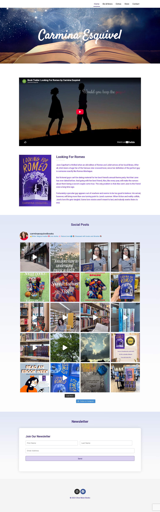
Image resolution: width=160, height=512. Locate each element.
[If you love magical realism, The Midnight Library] (34, 317)
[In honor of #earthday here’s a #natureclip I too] (65, 347)
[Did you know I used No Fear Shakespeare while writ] (95, 317)
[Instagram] (77, 491)
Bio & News (108, 4)
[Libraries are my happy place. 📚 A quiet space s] (65, 317)
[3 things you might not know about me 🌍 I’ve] (95, 257)
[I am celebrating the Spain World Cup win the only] (65, 287)
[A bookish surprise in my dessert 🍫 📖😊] (95, 377)
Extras (118, 4)
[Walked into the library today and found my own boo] (34, 347)
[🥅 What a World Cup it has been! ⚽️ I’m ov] (95, 287)
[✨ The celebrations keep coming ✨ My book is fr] (125, 347)
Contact (135, 4)
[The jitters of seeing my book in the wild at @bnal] (34, 257)
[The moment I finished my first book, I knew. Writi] (125, 257)
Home (96, 4)
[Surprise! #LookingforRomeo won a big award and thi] (65, 377)
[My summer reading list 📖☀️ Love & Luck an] (125, 317)
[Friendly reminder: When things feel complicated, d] (95, 347)
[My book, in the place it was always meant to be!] (125, 287)
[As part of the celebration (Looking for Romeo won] (34, 377)
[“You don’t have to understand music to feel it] (65, 257)
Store (127, 4)
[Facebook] (83, 491)
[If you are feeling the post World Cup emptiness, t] (34, 287)
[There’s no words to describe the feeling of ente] (125, 377)
